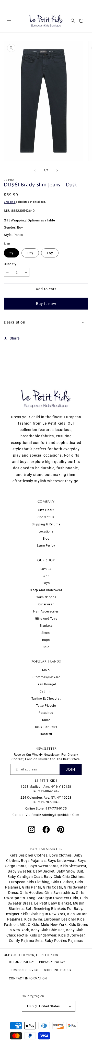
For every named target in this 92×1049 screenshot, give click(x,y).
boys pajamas (33, 861)
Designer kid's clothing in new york (35, 914)
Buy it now (46, 303)
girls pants (31, 887)
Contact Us (46, 517)
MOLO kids (29, 925)
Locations (46, 531)
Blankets (46, 625)
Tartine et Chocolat (46, 698)
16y (50, 253)
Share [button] (15, 338)
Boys (46, 583)
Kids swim (33, 919)
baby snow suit (69, 871)
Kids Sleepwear (73, 866)
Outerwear (46, 604)
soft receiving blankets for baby (54, 909)
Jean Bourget (46, 684)
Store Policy (46, 545)
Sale (46, 647)
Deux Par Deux (46, 727)
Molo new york (54, 925)
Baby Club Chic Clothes (64, 877)
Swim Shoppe (46, 597)
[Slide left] (34, 170)
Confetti (46, 734)
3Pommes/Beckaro (46, 677)
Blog (46, 538)
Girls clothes (62, 882)
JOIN (70, 769)
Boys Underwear (61, 861)
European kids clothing (29, 882)
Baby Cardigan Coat (24, 877)
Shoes (46, 633)
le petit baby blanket (52, 903)
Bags (46, 640)
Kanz (46, 720)
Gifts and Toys (46, 618)
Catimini (46, 691)
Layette (45, 569)
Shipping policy (58, 970)
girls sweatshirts (59, 893)
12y (30, 253)
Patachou (46, 713)
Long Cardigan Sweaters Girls (52, 898)
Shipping (10, 201)
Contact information (28, 978)
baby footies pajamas (63, 941)
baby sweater (19, 871)
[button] (9, 21)
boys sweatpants (43, 866)
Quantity (10, 264)
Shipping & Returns (46, 524)
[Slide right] (57, 170)
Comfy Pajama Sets (26, 941)
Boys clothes (60, 855)
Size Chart (46, 510)
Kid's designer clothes (28, 855)
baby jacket (44, 871)
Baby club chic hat (47, 930)
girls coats (52, 887)
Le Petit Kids (47, 955)
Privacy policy (52, 962)
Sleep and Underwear (46, 590)
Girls (46, 576)
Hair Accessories (46, 611)
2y (11, 253)
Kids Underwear (42, 935)
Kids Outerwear (71, 935)
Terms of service (24, 970)
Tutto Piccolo (46, 705)
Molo (46, 670)
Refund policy (21, 962)
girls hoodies (31, 893)
